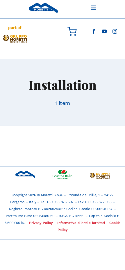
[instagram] (114, 31)
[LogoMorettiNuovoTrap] (100, 175)
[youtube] (104, 31)
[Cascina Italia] (62, 172)
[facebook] (94, 31)
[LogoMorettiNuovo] (15, 37)
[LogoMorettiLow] (43, 5)
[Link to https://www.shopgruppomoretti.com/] (72, 31)
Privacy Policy (41, 223)
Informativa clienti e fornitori (81, 223)
